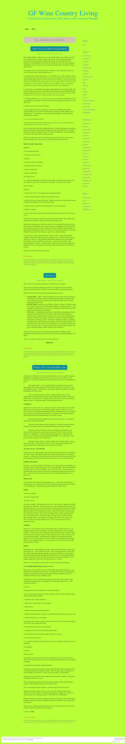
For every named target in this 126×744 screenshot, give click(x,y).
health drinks (60, 263)
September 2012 (87, 180)
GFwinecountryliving (57, 54)
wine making (63, 355)
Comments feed (87, 206)
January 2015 (86, 141)
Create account (87, 197)
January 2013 (86, 168)
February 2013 (87, 165)
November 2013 (87, 147)
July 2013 (85, 153)
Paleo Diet (31, 261)
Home (27, 29)
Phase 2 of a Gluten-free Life (50, 367)
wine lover (57, 355)
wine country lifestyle (48, 355)
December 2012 (87, 171)
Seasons (85, 98)
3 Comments (28, 348)
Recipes (42, 261)
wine (41, 355)
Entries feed (86, 203)
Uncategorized (87, 104)
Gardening (85, 71)
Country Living (27, 353)
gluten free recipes (36, 263)
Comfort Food (39, 259)
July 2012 (85, 186)
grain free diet (70, 353)
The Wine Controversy (89, 101)
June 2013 (85, 156)
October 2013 (86, 150)
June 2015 (85, 135)
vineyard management (34, 355)
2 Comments (28, 256)
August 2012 (86, 183)
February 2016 (87, 129)
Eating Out (46, 259)
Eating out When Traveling (63, 261)
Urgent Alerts (86, 106)
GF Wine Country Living (63, 12)
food (72, 261)
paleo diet (66, 263)
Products (37, 261)
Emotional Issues (54, 259)
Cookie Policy (30, 739)
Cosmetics (85, 62)
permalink (33, 264)
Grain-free (26, 261)
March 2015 (86, 138)
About (33, 29)
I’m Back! (50, 275)
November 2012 (87, 174)
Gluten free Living (68, 259)
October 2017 (86, 123)
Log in (84, 200)
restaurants (71, 263)
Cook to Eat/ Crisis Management (50, 48)
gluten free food (27, 263)
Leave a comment (30, 717)
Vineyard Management (49, 351)
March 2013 (86, 162)
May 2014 (85, 144)
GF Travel (60, 259)
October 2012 (86, 177)
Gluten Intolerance (46, 263)
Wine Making (59, 351)
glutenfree (53, 263)
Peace (84, 89)
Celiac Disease (31, 259)
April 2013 (86, 159)
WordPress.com (87, 209)
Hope (84, 83)
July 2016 (85, 126)
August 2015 (86, 132)
